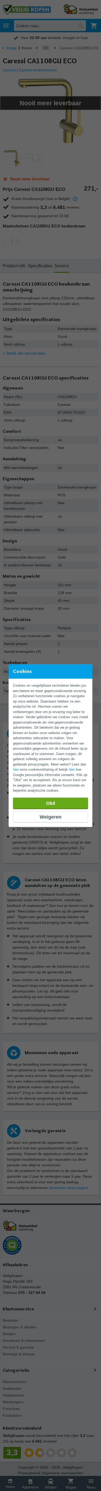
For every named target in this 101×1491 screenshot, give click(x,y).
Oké (50, 803)
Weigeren (50, 817)
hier (16, 769)
